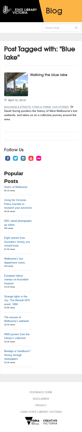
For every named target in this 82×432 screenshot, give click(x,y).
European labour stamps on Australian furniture (16, 279)
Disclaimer (41, 398)
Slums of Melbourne (15, 187)
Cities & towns (41, 106)
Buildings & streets (17, 106)
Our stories (60, 106)
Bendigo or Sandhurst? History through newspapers (17, 355)
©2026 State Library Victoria (41, 411)
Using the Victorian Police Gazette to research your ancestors (18, 204)
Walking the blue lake (48, 74)
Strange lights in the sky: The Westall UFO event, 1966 (17, 300)
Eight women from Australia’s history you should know (17, 241)
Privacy (41, 405)
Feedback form (41, 392)
